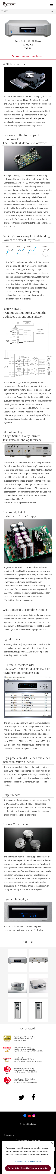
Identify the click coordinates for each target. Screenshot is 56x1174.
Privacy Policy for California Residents (28, 1161)
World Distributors (29, 1124)
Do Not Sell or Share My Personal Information (28, 1168)
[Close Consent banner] (52, 1143)
